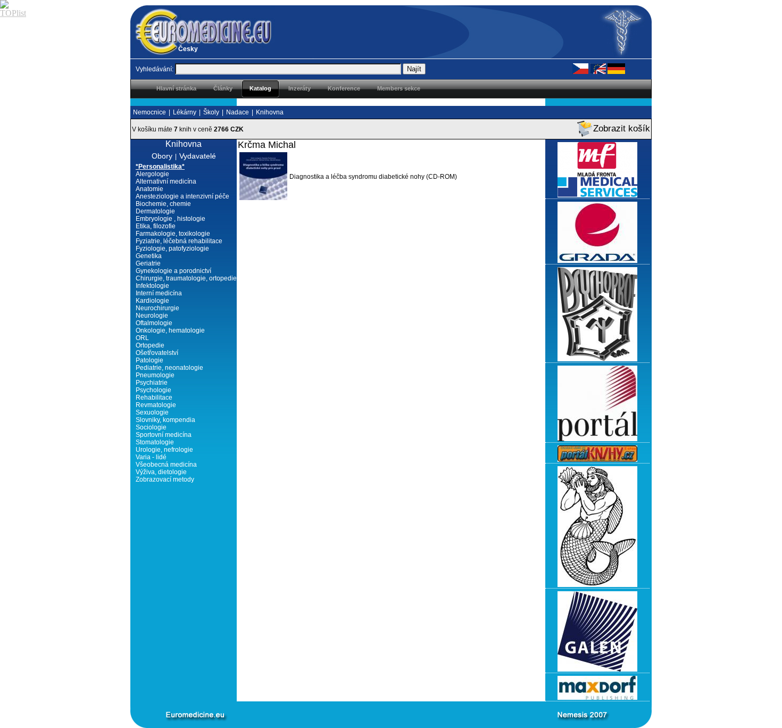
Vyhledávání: (154, 69)
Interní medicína (159, 293)
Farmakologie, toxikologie (173, 233)
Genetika (149, 256)
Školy (211, 112)
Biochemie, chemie (163, 204)
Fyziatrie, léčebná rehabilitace (179, 241)
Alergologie (152, 174)
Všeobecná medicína (166, 464)
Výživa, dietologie (161, 472)
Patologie (149, 360)
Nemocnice (149, 112)
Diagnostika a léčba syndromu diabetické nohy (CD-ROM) (373, 176)
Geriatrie (148, 263)
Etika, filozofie (156, 226)
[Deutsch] (616, 68)
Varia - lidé (151, 457)
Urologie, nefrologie (164, 449)
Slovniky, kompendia (165, 420)
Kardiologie (152, 300)
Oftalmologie (154, 323)
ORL (142, 338)
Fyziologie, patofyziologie (172, 248)
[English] (598, 68)
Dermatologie (155, 211)
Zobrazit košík (621, 128)
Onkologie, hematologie (170, 330)
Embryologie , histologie (170, 218)
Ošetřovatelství (157, 353)
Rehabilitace (154, 397)
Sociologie (151, 427)
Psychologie (153, 390)
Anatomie (149, 189)
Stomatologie (155, 442)
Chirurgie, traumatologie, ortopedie (186, 278)
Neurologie (152, 315)
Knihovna (270, 112)
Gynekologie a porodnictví (173, 271)
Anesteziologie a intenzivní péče (182, 196)
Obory (162, 156)
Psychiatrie (152, 382)
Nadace (237, 112)
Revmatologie (156, 405)
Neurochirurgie (157, 308)
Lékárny (184, 112)
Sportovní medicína (164, 435)
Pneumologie (155, 375)
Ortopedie (150, 345)
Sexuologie (152, 412)
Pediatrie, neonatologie (169, 367)
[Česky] (580, 68)
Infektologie (152, 285)
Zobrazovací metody (165, 479)
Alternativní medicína (166, 181)
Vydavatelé (197, 156)
